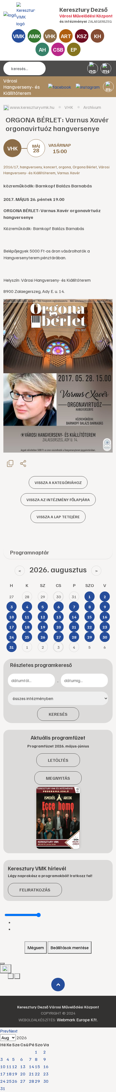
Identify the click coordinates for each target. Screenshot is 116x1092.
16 (45, 1066)
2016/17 (10, 166)
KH (97, 36)
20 (22, 1074)
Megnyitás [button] (58, 778)
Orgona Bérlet (85, 166)
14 (31, 1066)
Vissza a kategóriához (58, 482)
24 (2, 1081)
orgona (65, 166)
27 (22, 1081)
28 (31, 1081)
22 (37, 1074)
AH (42, 49)
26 (14, 1081)
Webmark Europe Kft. (77, 1019)
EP (74, 49)
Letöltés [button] (58, 760)
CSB (58, 49)
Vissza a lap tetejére (58, 516)
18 (9, 1074)
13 (22, 1066)
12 (14, 1066)
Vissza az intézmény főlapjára (58, 499)
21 (31, 1074)
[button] (108, 86)
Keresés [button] (58, 714)
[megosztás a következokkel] (23, 463)
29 (37, 1081)
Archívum (92, 107)
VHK (50, 36)
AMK (34, 36)
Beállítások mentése (69, 947)
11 (9, 1066)
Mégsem (35, 947)
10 (2, 1066)
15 (37, 1066)
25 (9, 1081)
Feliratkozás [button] (34, 890)
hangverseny (31, 166)
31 (2, 1088)
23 (45, 1074)
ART (66, 36)
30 (45, 1081)
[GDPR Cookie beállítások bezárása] (2, 963)
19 (14, 1074)
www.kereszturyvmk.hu (32, 107)
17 (2, 1074)
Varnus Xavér (68, 172)
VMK (18, 36)
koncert (50, 166)
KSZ (82, 36)
